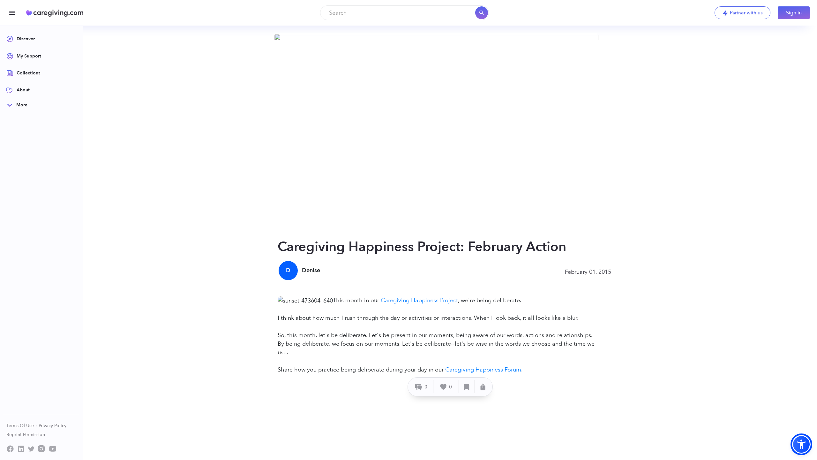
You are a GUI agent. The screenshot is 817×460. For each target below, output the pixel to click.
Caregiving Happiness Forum (483, 370)
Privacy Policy (52, 426)
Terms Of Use (20, 426)
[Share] (483, 386)
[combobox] (404, 12)
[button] (801, 444)
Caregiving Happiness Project (419, 300)
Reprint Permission (25, 435)
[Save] (467, 386)
